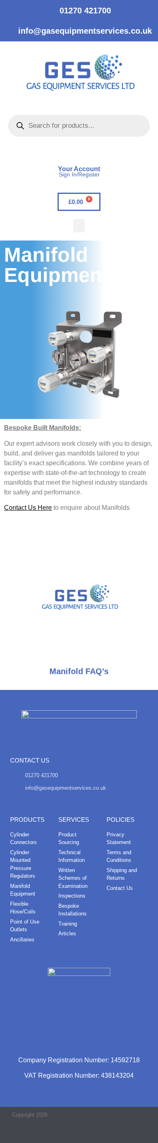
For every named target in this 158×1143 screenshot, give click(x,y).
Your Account (79, 168)
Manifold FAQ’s (79, 671)
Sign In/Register (79, 174)
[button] (79, 225)
